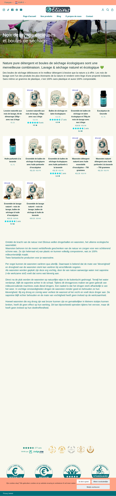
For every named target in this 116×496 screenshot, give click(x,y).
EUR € (21, 2)
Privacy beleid (8, 493)
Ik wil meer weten (69, 483)
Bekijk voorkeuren (93, 487)
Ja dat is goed (84, 481)
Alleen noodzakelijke (100, 481)
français (8, 2)
